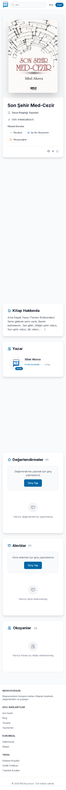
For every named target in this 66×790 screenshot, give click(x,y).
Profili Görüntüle (32, 364)
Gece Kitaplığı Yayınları (25, 112)
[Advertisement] (33, 195)
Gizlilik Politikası (10, 765)
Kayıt (59, 5)
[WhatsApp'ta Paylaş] (57, 151)
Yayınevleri (8, 727)
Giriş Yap (33, 483)
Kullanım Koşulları (10, 760)
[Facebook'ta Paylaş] (48, 151)
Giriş (51, 5)
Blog (4, 718)
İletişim (5, 746)
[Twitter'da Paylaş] (53, 151)
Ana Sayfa (7, 713)
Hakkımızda (8, 741)
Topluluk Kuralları (11, 770)
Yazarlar (6, 723)
